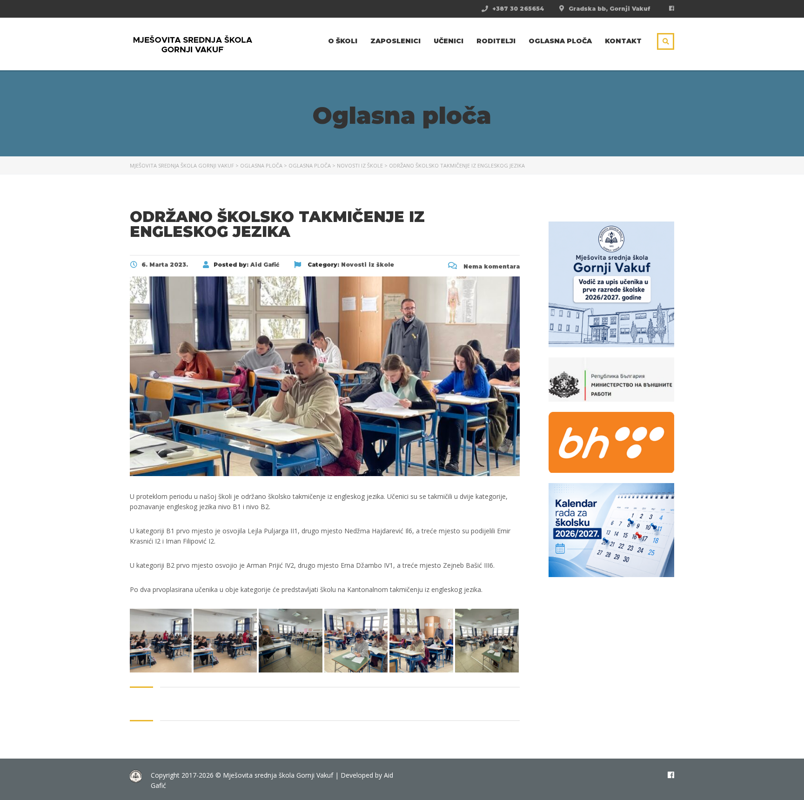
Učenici (448, 41)
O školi (342, 41)
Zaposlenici (395, 41)
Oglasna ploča (560, 41)
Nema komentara (491, 266)
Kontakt (623, 41)
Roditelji (496, 41)
